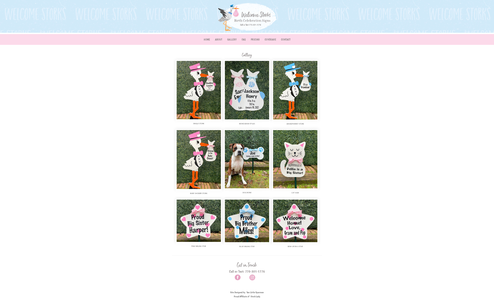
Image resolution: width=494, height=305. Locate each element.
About (218, 39)
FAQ (244, 39)
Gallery (232, 39)
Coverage (270, 39)
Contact (286, 39)
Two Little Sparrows (255, 292)
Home (207, 39)
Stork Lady (255, 296)
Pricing (255, 39)
